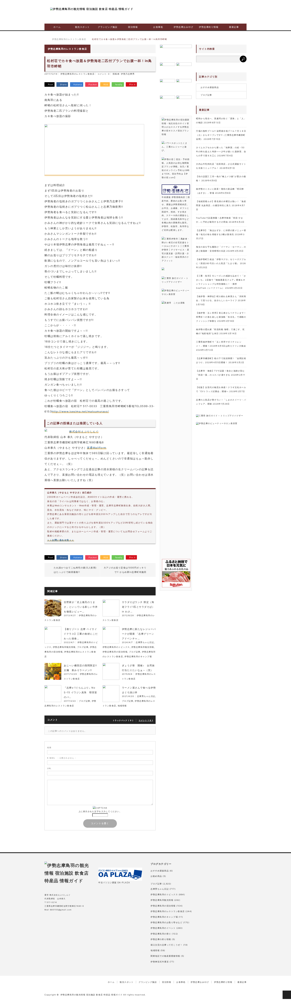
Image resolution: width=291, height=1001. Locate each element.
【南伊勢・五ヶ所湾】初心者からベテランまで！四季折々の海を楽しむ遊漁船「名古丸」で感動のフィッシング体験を (221, 317)
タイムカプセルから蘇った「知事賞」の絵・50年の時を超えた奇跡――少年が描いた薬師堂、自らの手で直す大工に (221, 151)
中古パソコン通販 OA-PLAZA (114, 882)
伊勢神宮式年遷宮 (160, 961)
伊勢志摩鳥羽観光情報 (64, 647)
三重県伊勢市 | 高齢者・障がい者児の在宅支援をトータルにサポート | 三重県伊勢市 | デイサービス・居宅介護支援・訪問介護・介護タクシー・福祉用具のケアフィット (176, 249)
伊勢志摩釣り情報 (208, 27)
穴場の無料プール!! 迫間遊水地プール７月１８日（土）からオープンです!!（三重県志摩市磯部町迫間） (221, 135)
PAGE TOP (287, 995)
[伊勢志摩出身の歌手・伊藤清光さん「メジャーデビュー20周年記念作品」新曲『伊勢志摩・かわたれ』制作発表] (176, 52)
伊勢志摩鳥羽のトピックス (116, 647)
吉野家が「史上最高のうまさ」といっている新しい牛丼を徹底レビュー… (81, 607)
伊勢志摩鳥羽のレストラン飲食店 (77, 74)
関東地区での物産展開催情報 (165, 956)
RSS (73, 919)
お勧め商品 (156, 876)
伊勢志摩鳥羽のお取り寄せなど (166, 922)
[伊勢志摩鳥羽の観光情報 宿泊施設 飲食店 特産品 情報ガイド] (91, 9)
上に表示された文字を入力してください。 (100, 811)
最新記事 (234, 27)
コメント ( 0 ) (146, 720)
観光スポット (82, 27)
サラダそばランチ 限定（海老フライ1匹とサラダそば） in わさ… (138, 607)
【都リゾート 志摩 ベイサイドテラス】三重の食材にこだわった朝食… (81, 634)
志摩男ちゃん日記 (145, 642)
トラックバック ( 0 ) (123, 720)
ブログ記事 (83, 647)
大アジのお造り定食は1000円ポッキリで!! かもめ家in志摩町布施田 (125, 569)
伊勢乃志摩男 (128, 74)
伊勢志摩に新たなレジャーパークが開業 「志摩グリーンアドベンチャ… (139, 634)
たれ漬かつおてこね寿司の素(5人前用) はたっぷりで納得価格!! (75, 569)
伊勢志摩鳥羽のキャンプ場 (138, 656)
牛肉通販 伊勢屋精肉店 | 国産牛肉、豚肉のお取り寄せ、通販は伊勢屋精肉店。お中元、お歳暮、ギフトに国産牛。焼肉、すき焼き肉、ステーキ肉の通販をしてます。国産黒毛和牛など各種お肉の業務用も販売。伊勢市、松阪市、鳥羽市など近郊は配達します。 (176, 213)
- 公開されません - (61, 758)
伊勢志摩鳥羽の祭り (161, 933)
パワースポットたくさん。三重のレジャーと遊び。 (174, 147)
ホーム (57, 27)
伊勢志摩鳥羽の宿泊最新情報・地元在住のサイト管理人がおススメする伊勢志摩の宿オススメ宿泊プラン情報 (175, 126)
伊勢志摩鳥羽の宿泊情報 (115, 651)
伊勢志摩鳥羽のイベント (163, 928)
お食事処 (158, 27)
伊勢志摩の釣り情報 (161, 939)
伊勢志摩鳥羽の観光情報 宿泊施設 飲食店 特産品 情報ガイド (91, 994)
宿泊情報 (133, 27)
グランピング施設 (107, 27)
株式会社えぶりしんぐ (84, 431)
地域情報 (122, 705)
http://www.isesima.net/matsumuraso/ (80, 411)
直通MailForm (96, 447)
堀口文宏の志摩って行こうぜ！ (166, 945)
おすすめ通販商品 (210, 87)
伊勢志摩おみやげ (183, 27)
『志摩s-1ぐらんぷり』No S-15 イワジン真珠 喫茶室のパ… (80, 692)
